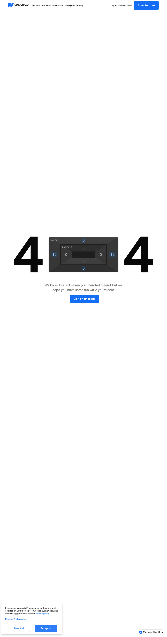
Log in (114, 5)
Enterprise (70, 5)
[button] (36, 5)
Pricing (79, 5)
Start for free (146, 5)
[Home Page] (18, 5)
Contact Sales (125, 5)
